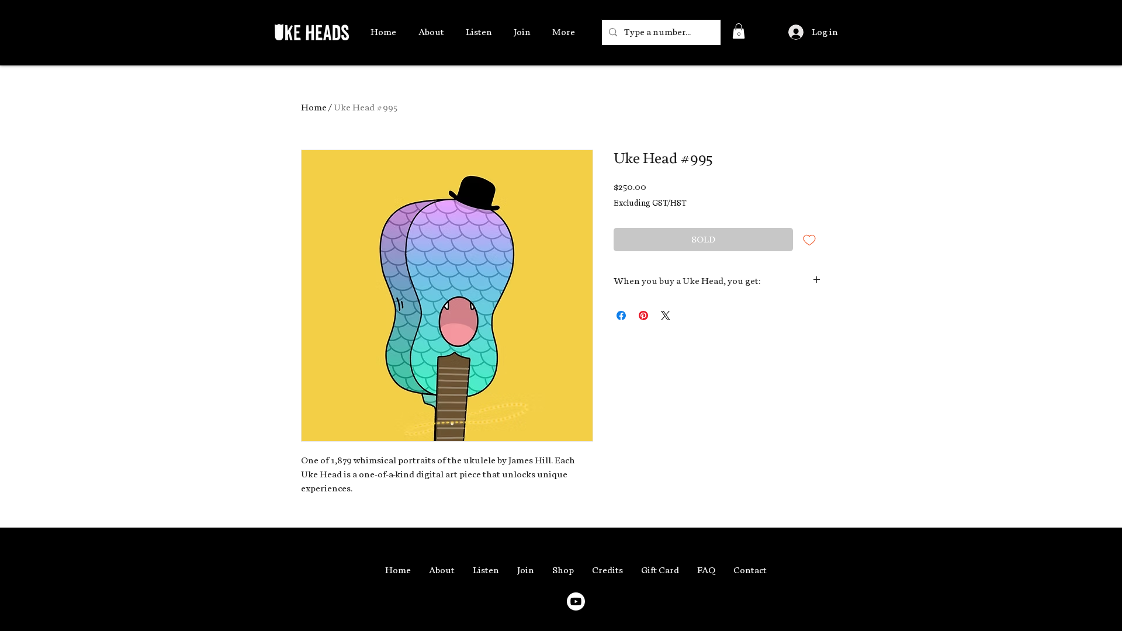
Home (314, 107)
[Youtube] (576, 601)
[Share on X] (666, 315)
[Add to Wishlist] (809, 239)
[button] (738, 31)
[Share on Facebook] (621, 315)
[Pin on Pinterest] (643, 315)
